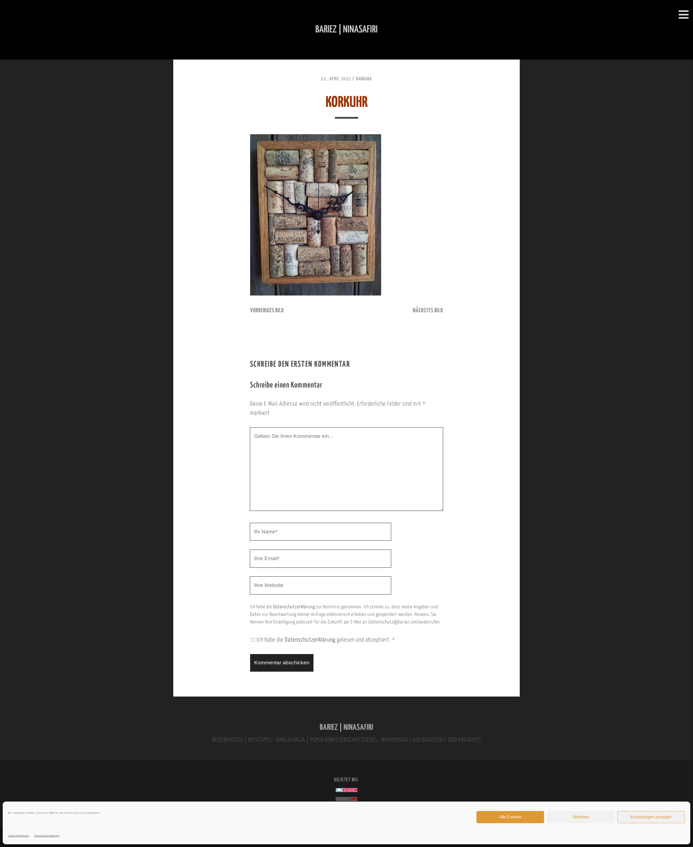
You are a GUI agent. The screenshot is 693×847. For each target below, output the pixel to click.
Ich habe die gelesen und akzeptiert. (326, 640)
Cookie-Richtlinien (18, 836)
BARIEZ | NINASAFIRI (346, 727)
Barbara (364, 79)
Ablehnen (581, 817)
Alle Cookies (510, 817)
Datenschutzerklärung (47, 836)
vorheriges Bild (267, 311)
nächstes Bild (428, 311)
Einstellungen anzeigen (651, 817)
